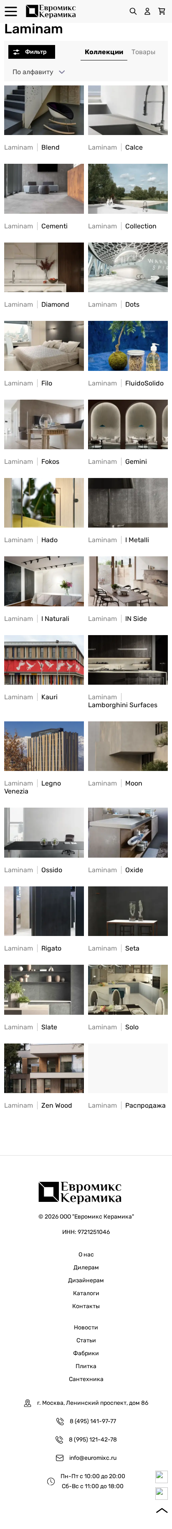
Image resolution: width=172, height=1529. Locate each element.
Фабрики (86, 1353)
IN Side (117, 619)
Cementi (36, 226)
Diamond (36, 304)
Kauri (31, 697)
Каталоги (86, 1293)
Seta (113, 948)
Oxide (115, 870)
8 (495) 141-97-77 (93, 1421)
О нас (86, 1254)
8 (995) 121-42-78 (93, 1439)
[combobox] (37, 72)
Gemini (117, 461)
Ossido (33, 870)
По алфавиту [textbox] (33, 72)
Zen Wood (38, 1105)
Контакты (86, 1306)
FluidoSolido (126, 383)
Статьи (86, 1340)
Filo (28, 383)
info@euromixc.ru (92, 1457)
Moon (115, 783)
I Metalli (118, 540)
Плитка (86, 1366)
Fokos (31, 461)
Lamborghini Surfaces (122, 701)
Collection (122, 226)
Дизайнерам (86, 1280)
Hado (31, 540)
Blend (32, 147)
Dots (113, 304)
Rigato (32, 948)
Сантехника (86, 1379)
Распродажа (127, 1105)
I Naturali (36, 619)
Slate (30, 1027)
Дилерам (86, 1267)
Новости (86, 1327)
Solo (113, 1027)
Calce (115, 147)
